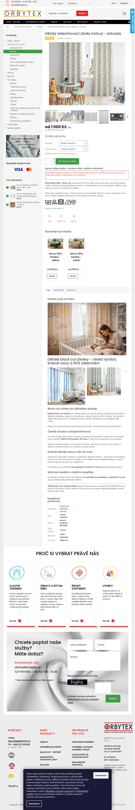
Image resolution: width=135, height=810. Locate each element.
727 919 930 (22, 672)
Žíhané (13, 58)
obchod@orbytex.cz (28, 667)
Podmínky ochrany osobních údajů (82, 748)
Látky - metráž (13, 41)
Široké (13, 104)
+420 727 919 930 (21, 744)
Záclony (10, 76)
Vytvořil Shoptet (119, 804)
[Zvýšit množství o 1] (54, 159)
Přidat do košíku (69, 161)
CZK (113, 3)
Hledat (82, 13)
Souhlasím (101, 775)
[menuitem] (13, 22)
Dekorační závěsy (17, 65)
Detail (52, 276)
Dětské (13, 51)
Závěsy (13, 94)
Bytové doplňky (14, 128)
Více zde (12, 620)
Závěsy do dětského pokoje (64, 508)
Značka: (64, 38)
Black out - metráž (50, 752)
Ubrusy (10, 72)
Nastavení (34, 803)
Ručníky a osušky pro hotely (22, 114)
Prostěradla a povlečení (20, 121)
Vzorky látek (12, 124)
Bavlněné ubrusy (18, 90)
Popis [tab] (48, 290)
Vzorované (14, 55)
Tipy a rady (58, 3)
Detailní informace (53, 208)
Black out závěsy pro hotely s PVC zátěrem (25, 109)
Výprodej (14, 69)
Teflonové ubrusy (18, 86)
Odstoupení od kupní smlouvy (80, 755)
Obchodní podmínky (83, 742)
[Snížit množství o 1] (54, 162)
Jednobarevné (16, 48)
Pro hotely (11, 79)
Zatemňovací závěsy (16, 44)
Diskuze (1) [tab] (71, 290)
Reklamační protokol (78, 763)
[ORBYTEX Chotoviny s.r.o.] (118, 727)
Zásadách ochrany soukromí (59, 791)
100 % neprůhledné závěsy (22, 62)
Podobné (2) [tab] (59, 290)
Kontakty (72, 3)
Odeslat (113, 698)
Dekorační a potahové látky (48, 758)
